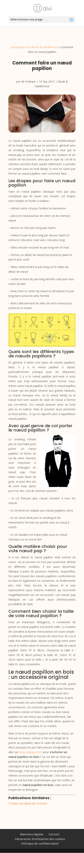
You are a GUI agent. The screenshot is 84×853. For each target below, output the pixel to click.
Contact (54, 834)
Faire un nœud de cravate (29, 803)
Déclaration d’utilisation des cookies (40, 839)
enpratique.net (20, 47)
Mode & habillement (45, 47)
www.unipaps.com (30, 752)
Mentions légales (31, 834)
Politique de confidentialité (39, 843)
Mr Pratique (28, 81)
